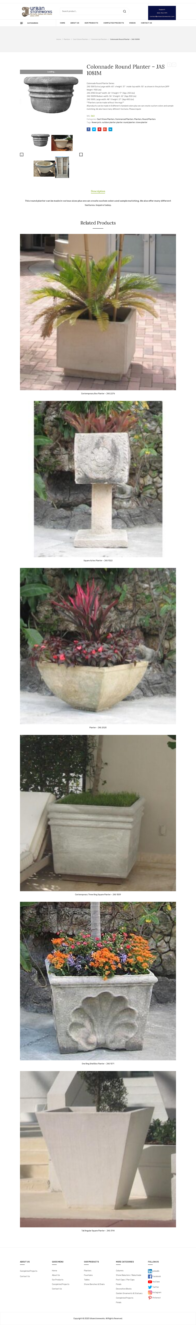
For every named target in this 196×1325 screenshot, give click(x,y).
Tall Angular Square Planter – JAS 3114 (98, 1231)
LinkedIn (155, 1271)
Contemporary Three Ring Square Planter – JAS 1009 (98, 895)
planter (119, 122)
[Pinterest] (99, 129)
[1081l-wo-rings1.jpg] (44, 169)
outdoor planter (109, 122)
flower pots (96, 122)
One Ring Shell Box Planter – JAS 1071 (98, 1064)
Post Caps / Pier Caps (125, 1280)
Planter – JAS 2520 (98, 728)
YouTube (156, 1282)
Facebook (156, 1276)
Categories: (92, 119)
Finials (118, 1284)
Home (58, 39)
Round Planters (149, 119)
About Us (56, 1275)
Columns (119, 1271)
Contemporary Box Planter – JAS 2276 (98, 394)
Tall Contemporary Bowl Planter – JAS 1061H (174, 65)
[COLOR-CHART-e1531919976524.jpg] (62, 167)
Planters (67, 39)
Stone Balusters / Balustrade (128, 1275)
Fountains (88, 1275)
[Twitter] (94, 129)
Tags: (89, 122)
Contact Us (25, 1276)
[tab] (98, 191)
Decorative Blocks (124, 1289)
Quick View (23, 388)
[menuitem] (62, 23)
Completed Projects (28, 1271)
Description (98, 191)
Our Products (57, 1280)
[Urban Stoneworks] (36, 11)
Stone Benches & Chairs (94, 1284)
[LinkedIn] (110, 129)
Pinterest (156, 1298)
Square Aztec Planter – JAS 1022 (98, 561)
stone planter (141, 122)
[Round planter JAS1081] (51, 94)
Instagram (156, 1292)
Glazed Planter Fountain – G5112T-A (169, 65)
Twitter (155, 1287)
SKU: (89, 116)
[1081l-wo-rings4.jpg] (62, 143)
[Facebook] (88, 129)
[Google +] (105, 129)
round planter (129, 122)
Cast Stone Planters (80, 39)
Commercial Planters (99, 39)
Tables (87, 1280)
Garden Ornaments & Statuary (129, 1293)
